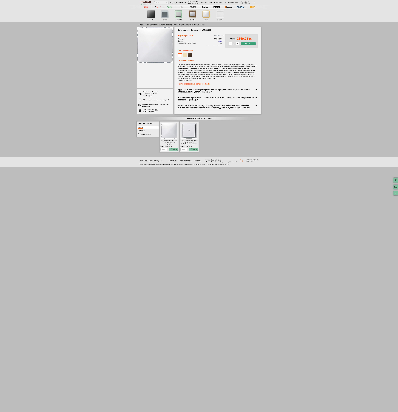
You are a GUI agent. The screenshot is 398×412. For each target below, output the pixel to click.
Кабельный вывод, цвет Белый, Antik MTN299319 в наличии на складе (189, 143)
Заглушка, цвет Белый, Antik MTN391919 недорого (169, 142)
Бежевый (141, 131)
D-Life (151, 19)
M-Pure (192, 19)
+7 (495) (178, 2)
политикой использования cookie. (218, 164)
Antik (206, 19)
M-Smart (219, 19)
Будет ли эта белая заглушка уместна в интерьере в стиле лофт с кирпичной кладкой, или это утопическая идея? (214, 90)
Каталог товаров (185, 160)
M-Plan (165, 19)
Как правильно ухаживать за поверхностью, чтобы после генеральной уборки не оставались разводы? (216, 98)
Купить (248, 44)
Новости (197, 160)
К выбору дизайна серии (151, 24)
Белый (140, 127)
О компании (173, 160)
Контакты (204, 2)
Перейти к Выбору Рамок (169, 24)
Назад (140, 24)
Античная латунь (144, 134)
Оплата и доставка (215, 2)
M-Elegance (178, 19)
